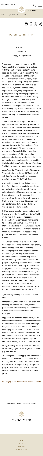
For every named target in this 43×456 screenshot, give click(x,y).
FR (24, 35)
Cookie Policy (21, 446)
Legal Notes (21, 443)
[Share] (40, 24)
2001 (24, 15)
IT (28, 35)
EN (15, 35)
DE (10, 35)
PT (32, 35)
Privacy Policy (21, 450)
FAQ (21, 440)
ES (20, 35)
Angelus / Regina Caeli (11, 15)
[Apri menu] (40, 5)
